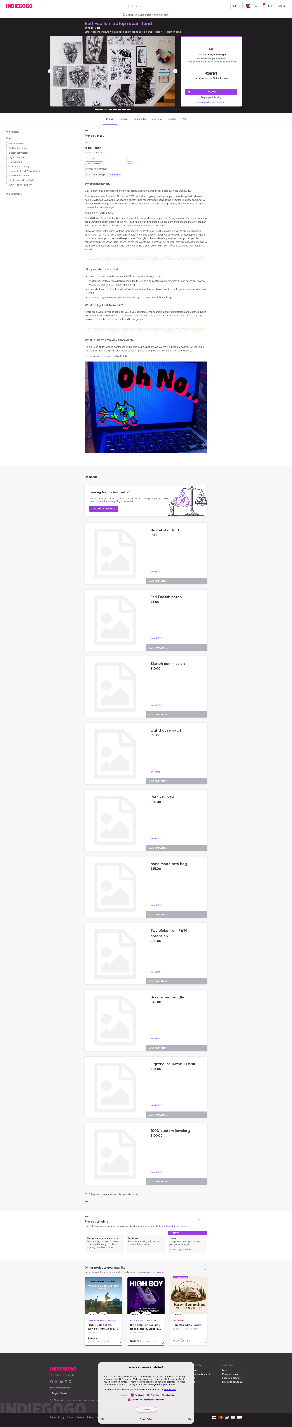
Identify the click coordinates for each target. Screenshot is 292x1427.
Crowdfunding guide (176, 1226)
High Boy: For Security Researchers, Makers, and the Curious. (145, 1328)
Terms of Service (75, 1417)
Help (158, 1226)
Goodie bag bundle (19, 175)
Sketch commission (18, 152)
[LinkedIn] (70, 1381)
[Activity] (262, 6)
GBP (234, 6)
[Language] (248, 6)
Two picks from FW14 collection (25, 171)
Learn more (107, 1247)
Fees (224, 1370)
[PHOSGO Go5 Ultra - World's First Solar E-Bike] (103, 1295)
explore (160, 1272)
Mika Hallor (94, 28)
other (130, 163)
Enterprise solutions (232, 1382)
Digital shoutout (16, 143)
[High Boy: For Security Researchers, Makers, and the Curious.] (146, 1295)
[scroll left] (50, 71)
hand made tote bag (19, 166)
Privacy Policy (57, 1417)
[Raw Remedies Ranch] (188, 1295)
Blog (193, 1378)
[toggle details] (122, 1344)
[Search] (128, 6)
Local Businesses (94, 163)
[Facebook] (51, 1381)
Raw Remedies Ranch (187, 1325)
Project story (12, 131)
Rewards (10, 138)
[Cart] (255, 6)
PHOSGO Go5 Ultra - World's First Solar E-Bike (102, 1328)
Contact (194, 1370)
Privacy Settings (95, 1417)
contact (100, 152)
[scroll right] (175, 71)
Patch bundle (15, 162)
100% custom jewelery (20, 184)
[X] (56, 1381)
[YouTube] (61, 1381)
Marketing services (231, 1374)
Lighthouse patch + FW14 (21, 180)
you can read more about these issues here (140, 225)
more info (89, 152)
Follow (211, 91)
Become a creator (231, 1378)
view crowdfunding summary (211, 102)
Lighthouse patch (17, 157)
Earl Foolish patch (18, 148)
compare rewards (103, 508)
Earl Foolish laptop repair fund (118, 23)
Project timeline (14, 194)
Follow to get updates (180, 1249)
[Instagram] (66, 1381)
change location (160, 14)
